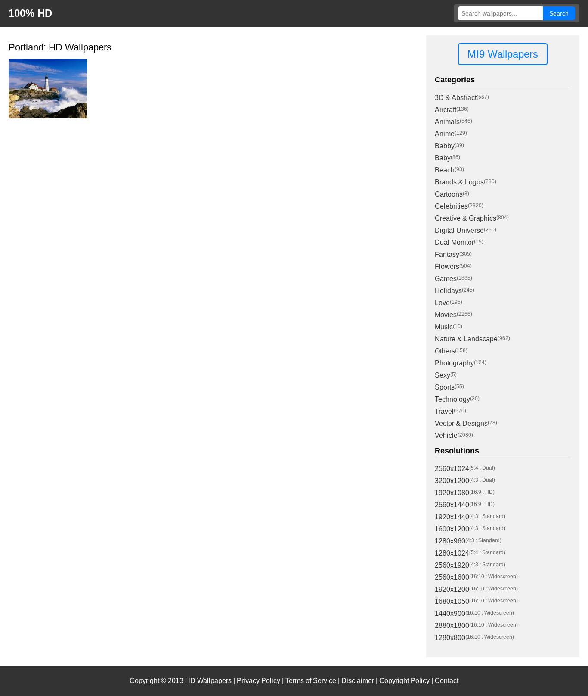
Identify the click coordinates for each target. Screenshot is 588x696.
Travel (444, 411)
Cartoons (449, 194)
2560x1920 (452, 565)
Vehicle (446, 435)
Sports (445, 387)
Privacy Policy (258, 680)
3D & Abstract (456, 97)
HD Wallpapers (208, 680)
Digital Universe (459, 230)
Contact (446, 680)
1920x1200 (452, 589)
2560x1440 (452, 505)
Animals (447, 121)
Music (444, 327)
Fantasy (447, 254)
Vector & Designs (461, 423)
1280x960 (450, 541)
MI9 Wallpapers (502, 54)
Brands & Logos (459, 182)
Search (559, 13)
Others (445, 351)
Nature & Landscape (466, 339)
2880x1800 (452, 625)
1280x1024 (452, 553)
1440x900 (450, 613)
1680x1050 (452, 601)
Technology (452, 399)
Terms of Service (310, 680)
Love (442, 302)
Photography (454, 363)
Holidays (448, 290)
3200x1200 (452, 480)
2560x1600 (452, 577)
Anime (445, 133)
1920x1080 (452, 492)
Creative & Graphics (465, 218)
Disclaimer (357, 680)
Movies (446, 314)
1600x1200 (452, 529)
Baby (443, 158)
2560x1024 (452, 468)
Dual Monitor (454, 242)
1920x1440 (452, 517)
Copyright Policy (404, 680)
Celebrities (451, 206)
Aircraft (445, 109)
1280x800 (450, 637)
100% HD (30, 13)
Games (446, 278)
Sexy (442, 375)
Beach (445, 170)
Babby (445, 146)
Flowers (447, 266)
